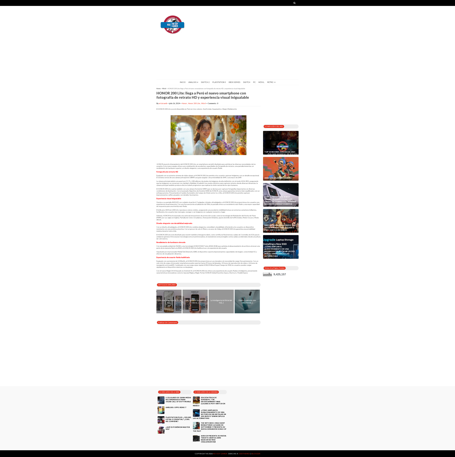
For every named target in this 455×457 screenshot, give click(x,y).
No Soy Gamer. (220, 454)
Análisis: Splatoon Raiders (278, 178)
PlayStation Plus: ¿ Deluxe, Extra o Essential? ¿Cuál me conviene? (178, 419)
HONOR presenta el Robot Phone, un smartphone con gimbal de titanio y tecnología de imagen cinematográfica (280, 200)
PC (254, 82)
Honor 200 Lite (194, 103)
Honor (184, 103)
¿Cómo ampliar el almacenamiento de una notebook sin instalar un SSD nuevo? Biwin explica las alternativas (279, 251)
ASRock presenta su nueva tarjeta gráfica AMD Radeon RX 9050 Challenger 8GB (213, 439)
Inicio (183, 82)
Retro (270, 82)
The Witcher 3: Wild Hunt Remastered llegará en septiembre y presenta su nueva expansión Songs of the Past (209, 427)
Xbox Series (234, 82)
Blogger (256, 454)
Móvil (164, 88)
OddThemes (244, 454)
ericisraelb (163, 103)
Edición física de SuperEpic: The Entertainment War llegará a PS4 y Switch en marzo (280, 227)
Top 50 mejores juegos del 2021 (279, 152)
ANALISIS (192, 82)
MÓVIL (261, 82)
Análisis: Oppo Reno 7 (176, 407)
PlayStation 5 (219, 82)
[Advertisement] (227, 61)
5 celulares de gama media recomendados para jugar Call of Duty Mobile (178, 400)
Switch (246, 82)
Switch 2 (205, 82)
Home (158, 88)
